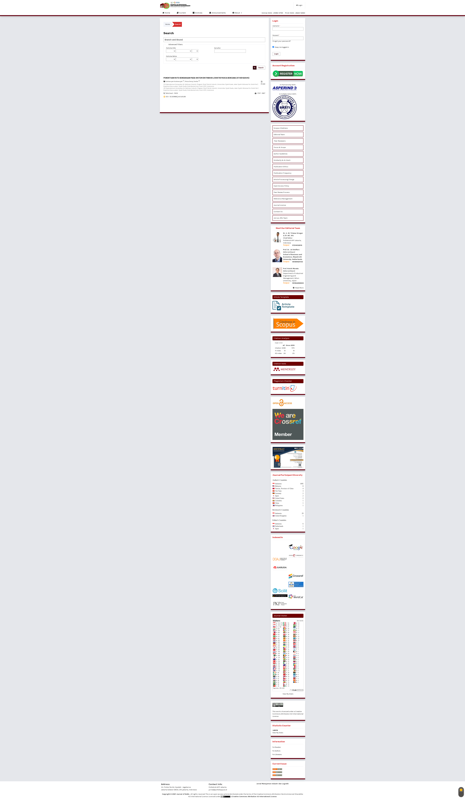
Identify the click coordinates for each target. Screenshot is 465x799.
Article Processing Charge (284, 179)
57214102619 (297, 245)
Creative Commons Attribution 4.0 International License (287, 713)
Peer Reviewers (280, 141)
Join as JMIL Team (281, 218)
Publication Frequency (282, 173)
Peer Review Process (282, 192)
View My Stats (288, 694)
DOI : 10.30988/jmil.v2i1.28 (176, 97)
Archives (198, 13)
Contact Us (278, 212)
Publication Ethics (281, 167)
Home (167, 13)
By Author (217, 48)
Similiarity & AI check (282, 160)
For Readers (276, 747)
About (237, 13)
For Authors (276, 751)
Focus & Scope (280, 147)
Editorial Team (279, 135)
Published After (171, 48)
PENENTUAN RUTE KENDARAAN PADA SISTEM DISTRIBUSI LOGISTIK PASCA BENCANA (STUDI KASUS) (206, 78)
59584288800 (298, 283)
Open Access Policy (281, 186)
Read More (299, 288)
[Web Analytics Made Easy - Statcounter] (287, 730)
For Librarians (277, 754)
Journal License (280, 205)
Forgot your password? (281, 41)
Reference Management (283, 199)
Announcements (218, 13)
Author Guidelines (280, 154)
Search (261, 68)
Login (300, 5)
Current (182, 13)
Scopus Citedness (281, 128)
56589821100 (297, 262)
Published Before (171, 56)
